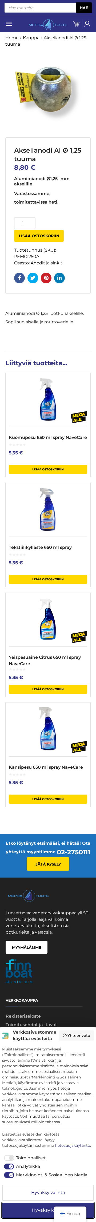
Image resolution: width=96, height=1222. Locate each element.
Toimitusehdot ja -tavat (31, 1024)
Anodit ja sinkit (46, 262)
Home (12, 37)
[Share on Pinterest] (46, 278)
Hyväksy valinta (48, 1192)
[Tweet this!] (32, 278)
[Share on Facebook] (19, 278)
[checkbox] (24, 1158)
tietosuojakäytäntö (72, 1145)
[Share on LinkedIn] (59, 278)
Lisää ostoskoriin (39, 235)
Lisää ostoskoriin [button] (48, 469)
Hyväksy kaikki (48, 1210)
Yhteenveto (78, 1035)
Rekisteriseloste (23, 1016)
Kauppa (31, 37)
